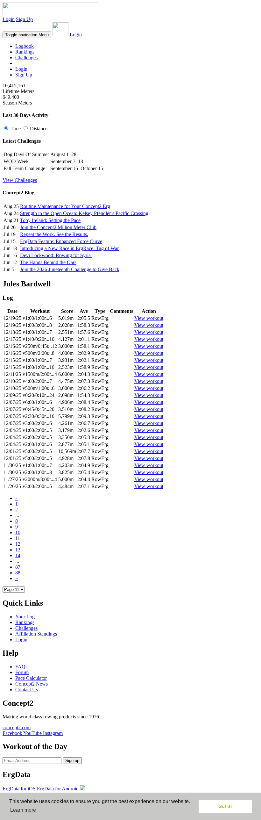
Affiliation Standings (36, 634)
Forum (22, 672)
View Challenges (20, 180)
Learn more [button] (23, 810)
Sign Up (24, 19)
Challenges (26, 57)
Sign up (72, 760)
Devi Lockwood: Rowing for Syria (56, 255)
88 (17, 572)
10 (17, 532)
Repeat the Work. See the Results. (54, 234)
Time (15, 128)
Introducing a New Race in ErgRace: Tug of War (69, 248)
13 (17, 549)
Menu (27, 34)
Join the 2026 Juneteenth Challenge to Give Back (69, 269)
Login (9, 19)
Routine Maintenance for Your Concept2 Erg (65, 206)
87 (17, 567)
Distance (38, 128)
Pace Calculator (31, 678)
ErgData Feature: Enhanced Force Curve (61, 241)
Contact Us (26, 689)
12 (17, 544)
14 (17, 555)
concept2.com (17, 727)
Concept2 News (31, 684)
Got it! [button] (225, 806)
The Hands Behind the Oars (48, 262)
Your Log (25, 616)
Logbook (24, 46)
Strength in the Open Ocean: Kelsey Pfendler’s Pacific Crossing (84, 213)
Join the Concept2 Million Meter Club (58, 227)
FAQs (21, 666)
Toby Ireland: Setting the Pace (50, 220)
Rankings (24, 51)
